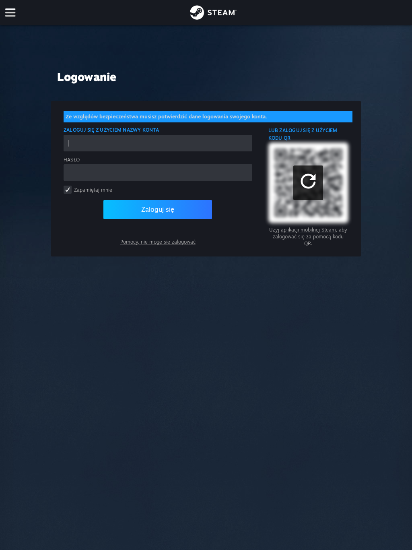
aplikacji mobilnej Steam (308, 230)
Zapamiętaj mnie (93, 190)
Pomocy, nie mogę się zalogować (158, 242)
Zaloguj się (157, 209)
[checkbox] (68, 190)
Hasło (72, 160)
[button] (308, 182)
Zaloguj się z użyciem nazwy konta (111, 130)
